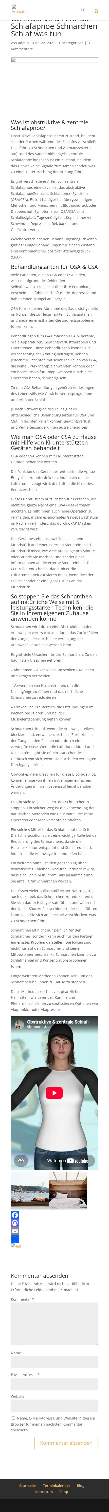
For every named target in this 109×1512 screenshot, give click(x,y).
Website (18, 1396)
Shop (63, 1491)
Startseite (27, 1485)
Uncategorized (71, 42)
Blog (80, 1485)
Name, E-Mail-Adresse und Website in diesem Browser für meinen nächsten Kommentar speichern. (53, 1424)
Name (17, 1353)
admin (23, 42)
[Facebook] (54, 1215)
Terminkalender (56, 1485)
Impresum (44, 1491)
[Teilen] (54, 1239)
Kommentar (22, 1299)
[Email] (54, 1231)
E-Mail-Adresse (25, 1374)
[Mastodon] (54, 1223)
